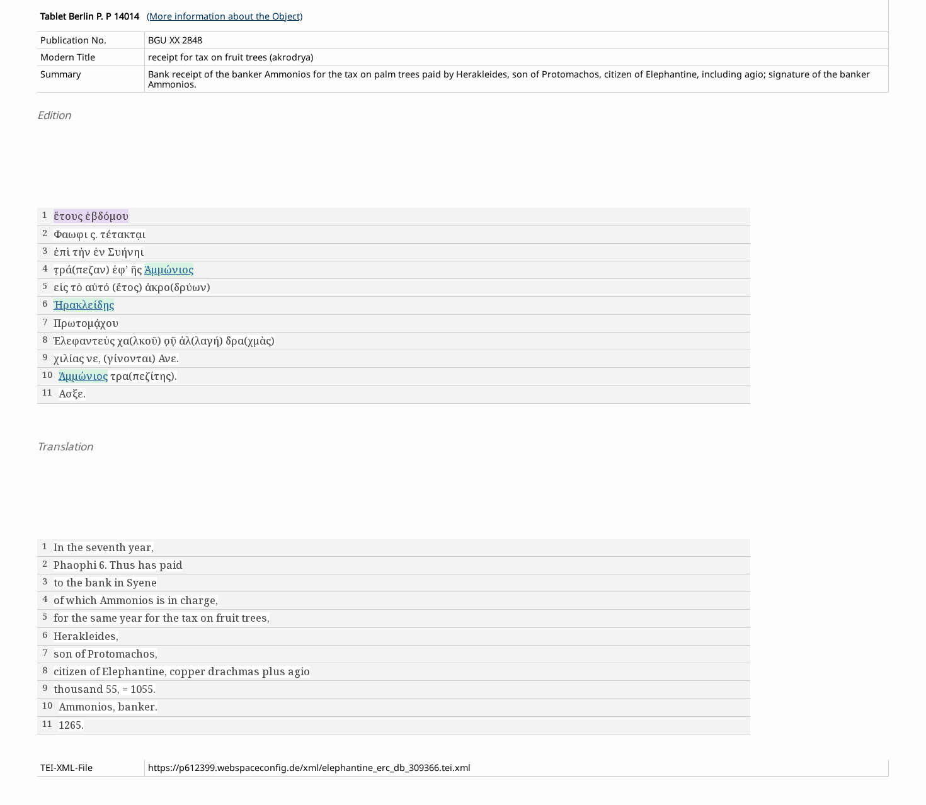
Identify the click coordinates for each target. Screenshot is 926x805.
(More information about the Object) (224, 16)
